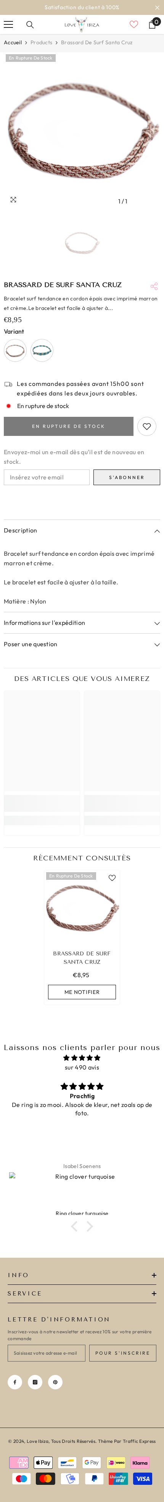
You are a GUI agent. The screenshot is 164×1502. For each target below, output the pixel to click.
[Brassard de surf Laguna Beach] (15, 350)
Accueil (13, 42)
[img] (82, 1058)
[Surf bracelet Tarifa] (42, 350)
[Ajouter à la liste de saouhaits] (146, 426)
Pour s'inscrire (122, 1353)
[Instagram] (35, 1382)
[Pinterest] (55, 1382)
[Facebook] (15, 1382)
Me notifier (82, 992)
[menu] (8, 24)
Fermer (157, 7)
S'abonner (127, 477)
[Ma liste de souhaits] (134, 24)
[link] (42, 803)
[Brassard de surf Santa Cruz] (82, 908)
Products (41, 42)
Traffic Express (139, 1441)
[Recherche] (30, 24)
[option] (82, 7)
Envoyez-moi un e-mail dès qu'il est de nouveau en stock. (74, 456)
